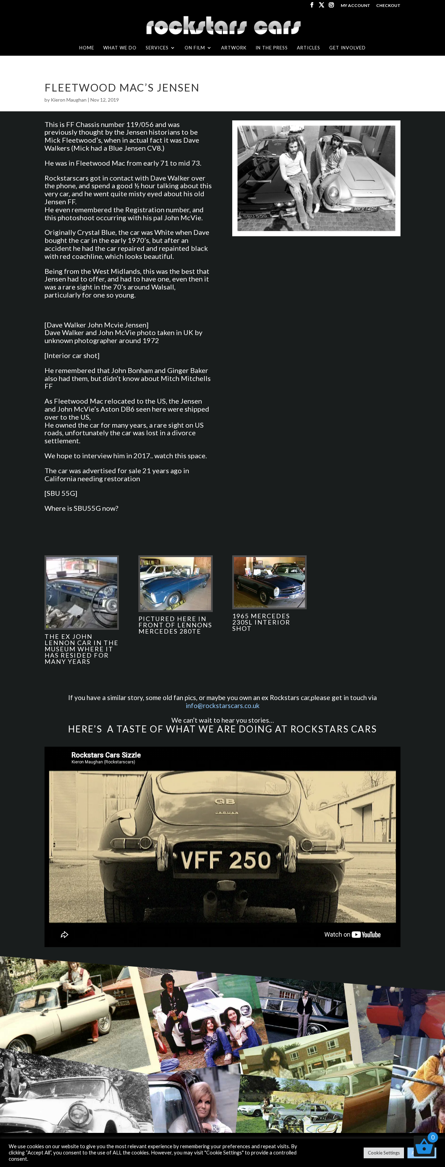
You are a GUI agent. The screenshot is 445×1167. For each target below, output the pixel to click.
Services (157, 47)
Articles (308, 47)
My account (355, 5)
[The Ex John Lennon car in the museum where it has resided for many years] (81, 628)
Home (86, 47)
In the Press (272, 47)
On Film (195, 47)
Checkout (388, 5)
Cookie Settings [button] (384, 1153)
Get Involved (347, 47)
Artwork (233, 47)
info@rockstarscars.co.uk (223, 705)
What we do (120, 47)
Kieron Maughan (69, 100)
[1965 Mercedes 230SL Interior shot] (269, 607)
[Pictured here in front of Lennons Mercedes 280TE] (175, 610)
